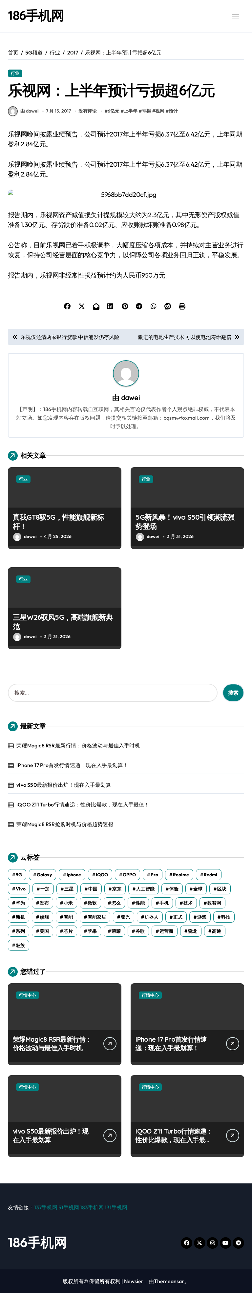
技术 (188, 903)
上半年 (130, 111)
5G (19, 875)
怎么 (116, 903)
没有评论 (87, 111)
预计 (173, 111)
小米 (68, 903)
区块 (221, 889)
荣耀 (116, 931)
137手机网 (45, 1207)
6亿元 (113, 111)
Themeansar (169, 1281)
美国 (44, 931)
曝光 (125, 917)
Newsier (133, 1281)
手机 (164, 903)
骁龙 (192, 931)
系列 (20, 931)
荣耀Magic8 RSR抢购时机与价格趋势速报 (65, 824)
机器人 (151, 917)
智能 (68, 917)
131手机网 (116, 1207)
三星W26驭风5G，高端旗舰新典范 (63, 622)
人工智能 (145, 889)
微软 (92, 903)
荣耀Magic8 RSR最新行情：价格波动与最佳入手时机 (78, 745)
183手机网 (92, 1207)
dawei (130, 397)
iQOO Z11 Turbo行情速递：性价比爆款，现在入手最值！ (82, 804)
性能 (140, 903)
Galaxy (44, 875)
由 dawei (29, 111)
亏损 (146, 111)
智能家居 (97, 917)
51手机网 (68, 1207)
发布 (44, 903)
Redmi (210, 875)
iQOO (102, 875)
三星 (69, 889)
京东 (116, 889)
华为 (20, 903)
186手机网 (36, 15)
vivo (21, 889)
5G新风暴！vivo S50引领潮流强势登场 (185, 521)
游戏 (201, 917)
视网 (159, 111)
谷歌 (140, 931)
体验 (173, 889)
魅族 (20, 945)
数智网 (214, 903)
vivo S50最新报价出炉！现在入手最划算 (63, 785)
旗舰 (44, 917)
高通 (216, 931)
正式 (177, 917)
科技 (225, 917)
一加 (45, 889)
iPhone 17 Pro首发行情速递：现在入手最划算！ (72, 765)
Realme (181, 875)
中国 (92, 889)
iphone (74, 875)
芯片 (68, 931)
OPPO (129, 875)
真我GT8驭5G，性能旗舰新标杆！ (58, 521)
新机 (20, 917)
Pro (154, 875)
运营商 (166, 931)
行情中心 (27, 995)
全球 (197, 889)
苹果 (92, 931)
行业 (15, 73)
